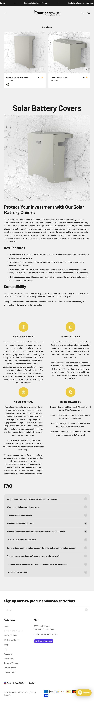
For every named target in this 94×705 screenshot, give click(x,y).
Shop (6, 644)
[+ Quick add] (41, 69)
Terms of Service (11, 663)
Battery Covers (10, 635)
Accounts (8, 654)
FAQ (5, 649)
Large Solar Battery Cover (17, 77)
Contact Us (8, 658)
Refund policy (10, 667)
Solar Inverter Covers (13, 631)
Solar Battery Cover (59, 77)
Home (6, 626)
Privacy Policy (10, 672)
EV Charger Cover (11, 640)
